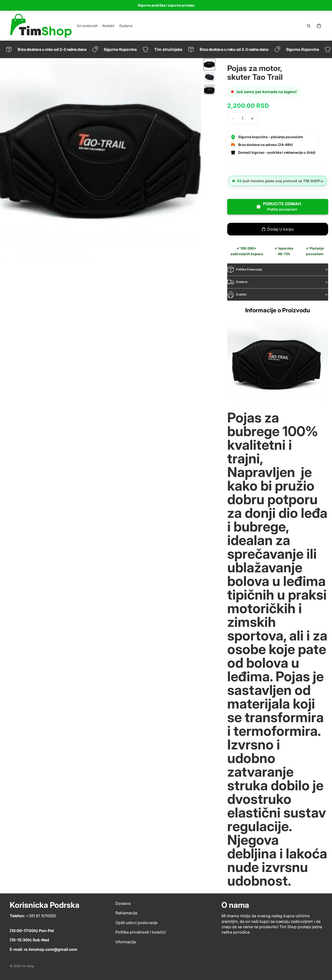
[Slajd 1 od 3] (209, 64)
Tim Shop (27, 966)
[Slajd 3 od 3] (209, 89)
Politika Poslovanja (249, 269)
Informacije (125, 941)
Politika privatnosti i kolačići (140, 932)
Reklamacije (126, 912)
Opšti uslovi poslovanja (136, 922)
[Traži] (308, 25)
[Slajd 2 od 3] (209, 77)
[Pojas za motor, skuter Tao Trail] (277, 363)
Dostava (241, 282)
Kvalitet (241, 294)
